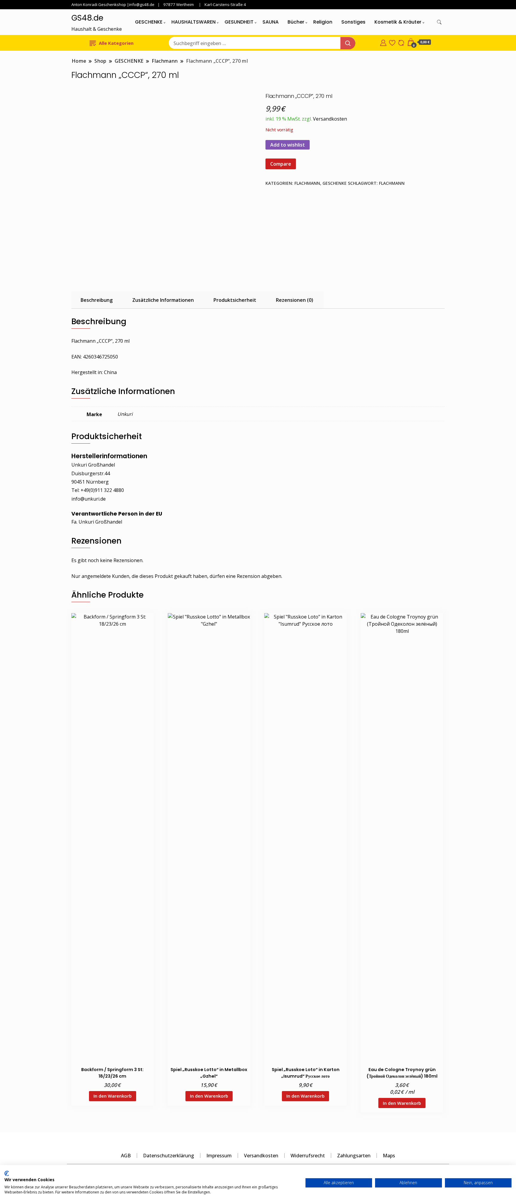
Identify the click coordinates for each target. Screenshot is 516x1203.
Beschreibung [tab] (97, 300)
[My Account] (383, 42)
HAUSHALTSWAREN (193, 22)
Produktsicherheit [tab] (235, 300)
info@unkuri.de (88, 499)
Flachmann (307, 183)
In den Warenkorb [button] (112, 1096)
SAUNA (270, 22)
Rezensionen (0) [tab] (294, 300)
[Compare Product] (401, 42)
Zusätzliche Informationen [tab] (163, 300)
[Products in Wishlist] (392, 42)
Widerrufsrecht (308, 1155)
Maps (389, 1155)
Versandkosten (330, 119)
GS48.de (87, 18)
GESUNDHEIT (239, 22)
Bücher (296, 22)
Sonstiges (353, 22)
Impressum (219, 1155)
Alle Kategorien (116, 43)
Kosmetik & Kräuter (397, 22)
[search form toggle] (439, 22)
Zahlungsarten (354, 1155)
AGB (126, 1155)
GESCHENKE (148, 22)
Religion (322, 22)
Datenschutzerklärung (168, 1155)
